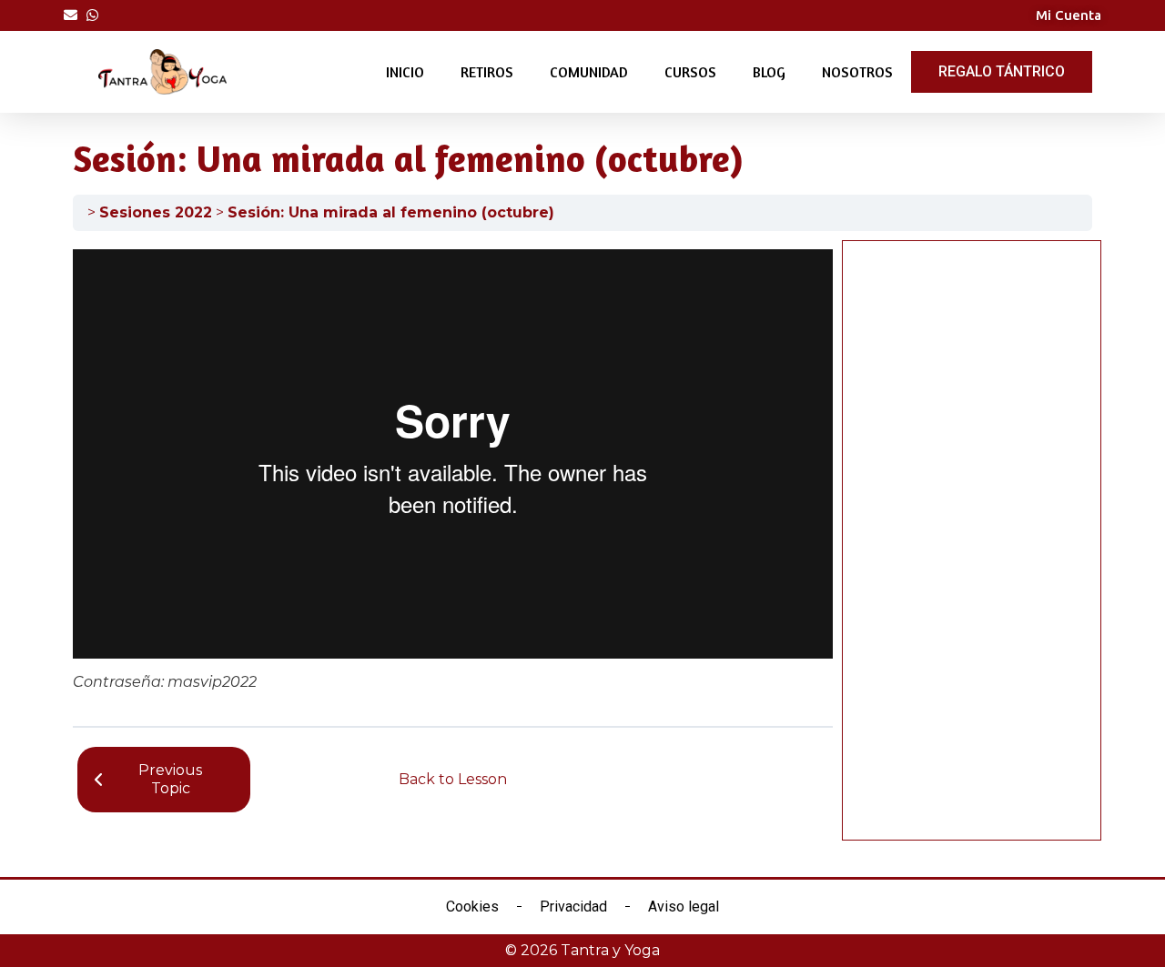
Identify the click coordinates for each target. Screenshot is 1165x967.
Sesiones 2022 (155, 212)
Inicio (405, 72)
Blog (769, 72)
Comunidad (589, 72)
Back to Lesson (453, 779)
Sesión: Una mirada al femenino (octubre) (391, 212)
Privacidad (573, 906)
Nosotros (857, 72)
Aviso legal (683, 906)
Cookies (472, 906)
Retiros (487, 72)
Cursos (690, 72)
